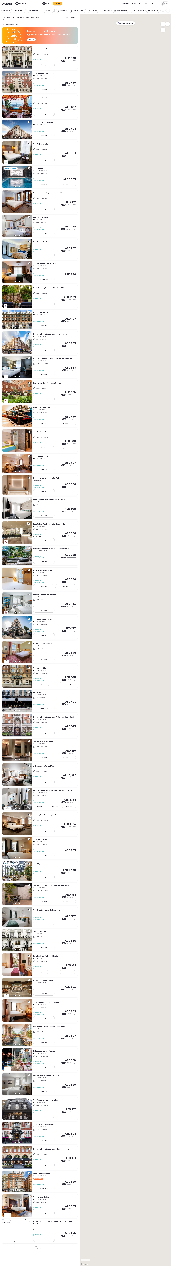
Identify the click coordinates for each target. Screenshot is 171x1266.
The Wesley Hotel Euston (40, 440)
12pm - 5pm (55, 806)
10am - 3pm (40, 806)
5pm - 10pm (69, 806)
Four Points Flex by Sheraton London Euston (40, 532)
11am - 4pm (44, 491)
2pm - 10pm (66, 972)
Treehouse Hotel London (40, 106)
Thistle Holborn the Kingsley (40, 1133)
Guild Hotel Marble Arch (40, 319)
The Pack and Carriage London (40, 1108)
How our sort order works (10, 24)
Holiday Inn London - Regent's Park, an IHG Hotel (40, 367)
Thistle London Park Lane (40, 82)
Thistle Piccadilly (40, 848)
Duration (47, 10)
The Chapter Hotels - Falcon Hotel (40, 917)
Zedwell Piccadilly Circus (40, 750)
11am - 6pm (44, 65)
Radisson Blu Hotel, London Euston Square (40, 342)
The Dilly (40, 871)
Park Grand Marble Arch (40, 249)
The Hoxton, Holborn (40, 1205)
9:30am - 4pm (44, 1188)
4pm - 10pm (65, 586)
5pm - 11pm (65, 184)
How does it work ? (137, 3)
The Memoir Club (40, 676)
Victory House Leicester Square (40, 1084)
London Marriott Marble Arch (40, 603)
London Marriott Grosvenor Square (40, 391)
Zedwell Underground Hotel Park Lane (40, 485)
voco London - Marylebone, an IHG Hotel (40, 508)
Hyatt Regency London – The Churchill (40, 296)
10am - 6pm (44, 184)
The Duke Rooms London (40, 627)
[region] (125, 640)
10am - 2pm (44, 1116)
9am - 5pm (44, 89)
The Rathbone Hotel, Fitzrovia (40, 272)
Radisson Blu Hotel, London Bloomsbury (40, 1035)
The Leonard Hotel (40, 463)
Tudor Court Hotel (40, 940)
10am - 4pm (44, 209)
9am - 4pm (44, 515)
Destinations (125, 3)
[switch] (62, 11)
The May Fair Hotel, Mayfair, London (40, 823)
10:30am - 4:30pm (44, 255)
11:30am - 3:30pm (43, 708)
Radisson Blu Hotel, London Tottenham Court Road (40, 725)
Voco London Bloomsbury (40, 1181)
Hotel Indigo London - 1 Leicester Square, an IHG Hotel (40, 1231)
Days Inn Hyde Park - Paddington (40, 964)
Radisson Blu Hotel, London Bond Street (40, 201)
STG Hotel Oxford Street (40, 579)
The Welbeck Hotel (40, 152)
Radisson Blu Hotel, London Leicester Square (40, 1157)
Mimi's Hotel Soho (40, 701)
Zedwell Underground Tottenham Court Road (40, 894)
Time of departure (33, 10)
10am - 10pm (39, 972)
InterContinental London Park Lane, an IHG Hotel (40, 799)
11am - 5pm (44, 469)
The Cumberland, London (40, 129)
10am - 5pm (44, 114)
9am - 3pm (44, 947)
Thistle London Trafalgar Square (40, 1010)
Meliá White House (40, 226)
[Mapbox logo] (85, 1264)
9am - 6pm (44, 659)
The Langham (40, 177)
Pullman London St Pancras (40, 1059)
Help (146, 3)
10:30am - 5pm (44, 279)
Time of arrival (18, 10)
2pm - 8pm (65, 448)
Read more (31, 39)
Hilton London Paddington (40, 652)
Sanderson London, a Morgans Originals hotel (40, 555)
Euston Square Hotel (40, 416)
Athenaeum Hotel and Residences (40, 774)
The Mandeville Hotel (40, 57)
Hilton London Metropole (40, 987)
